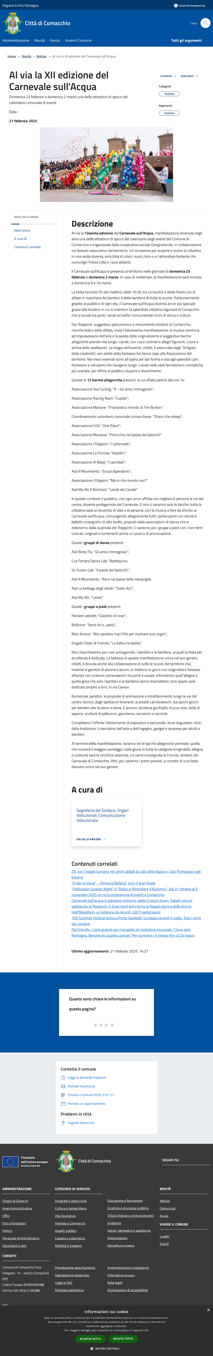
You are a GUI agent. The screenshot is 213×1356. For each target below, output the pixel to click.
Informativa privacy (121, 1275)
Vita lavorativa (65, 1215)
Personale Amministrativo (20, 1238)
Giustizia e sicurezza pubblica (128, 1208)
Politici (7, 1230)
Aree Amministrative (17, 1208)
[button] (106, 1348)
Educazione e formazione (124, 1200)
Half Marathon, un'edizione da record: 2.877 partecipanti (116, 912)
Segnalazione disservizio (72, 1275)
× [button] (208, 1310)
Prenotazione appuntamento (75, 1267)
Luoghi (164, 1236)
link (146, 1330)
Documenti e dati (14, 1245)
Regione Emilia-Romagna (20, 5)
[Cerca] (206, 23)
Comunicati (168, 1208)
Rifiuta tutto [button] (123, 1338)
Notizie (41, 56)
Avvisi (164, 1215)
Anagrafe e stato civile (71, 1200)
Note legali (115, 1282)
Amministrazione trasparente (128, 1267)
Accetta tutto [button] (90, 1339)
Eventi (164, 1243)
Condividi (166, 76)
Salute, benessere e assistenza (129, 1230)
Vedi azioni (187, 76)
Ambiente (114, 1223)
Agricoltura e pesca (120, 1245)
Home (11, 56)
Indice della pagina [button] (26, 217)
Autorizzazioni (117, 1237)
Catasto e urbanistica (70, 1238)
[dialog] (106, 1331)
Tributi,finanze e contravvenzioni (130, 1215)
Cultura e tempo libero (71, 1208)
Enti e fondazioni (14, 1223)
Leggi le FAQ (63, 1282)
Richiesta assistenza (69, 1290)
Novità (26, 56)
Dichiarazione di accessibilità (127, 1290)
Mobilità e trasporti (68, 1245)
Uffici (6, 1215)
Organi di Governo (15, 1200)
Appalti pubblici (66, 1230)
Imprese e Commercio (70, 1223)
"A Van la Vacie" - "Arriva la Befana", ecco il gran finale (113, 883)
